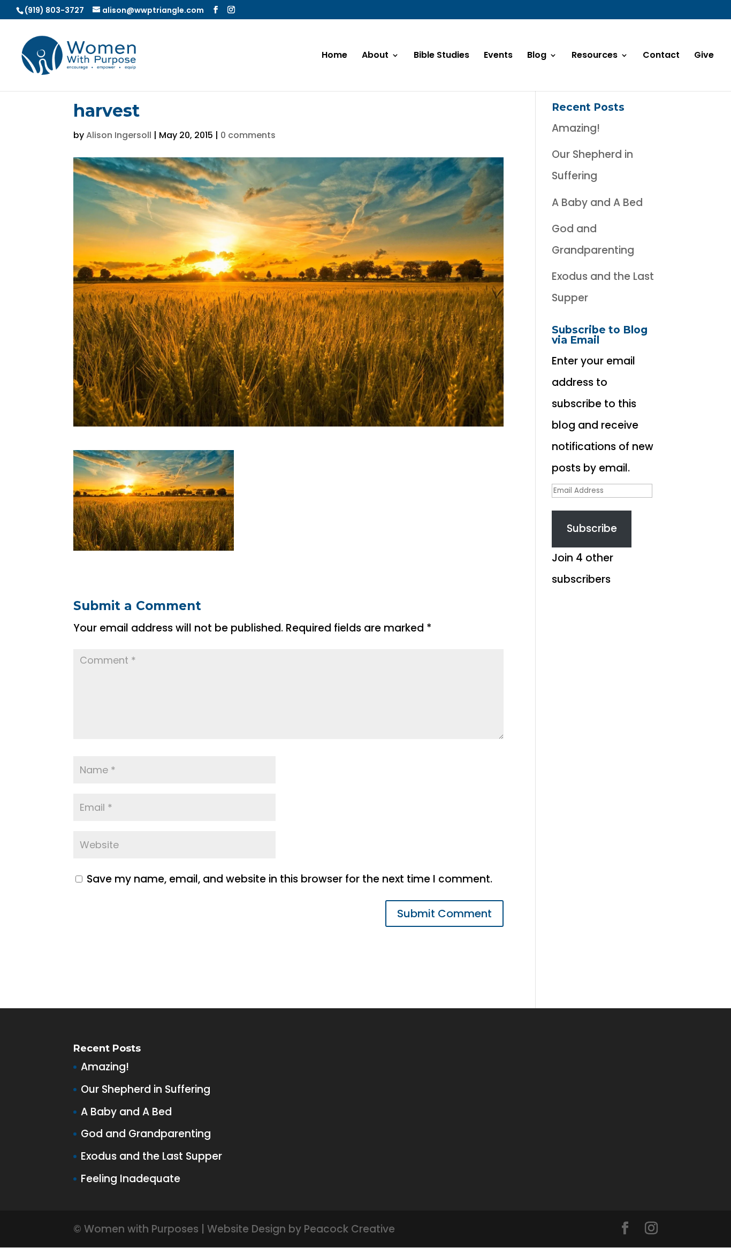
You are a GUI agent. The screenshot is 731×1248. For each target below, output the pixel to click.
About (375, 56)
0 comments (248, 135)
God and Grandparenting (146, 1134)
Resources (595, 56)
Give (704, 56)
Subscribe (592, 528)
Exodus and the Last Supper (151, 1156)
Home (334, 56)
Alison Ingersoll (118, 135)
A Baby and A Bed (597, 202)
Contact (661, 56)
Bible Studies (441, 56)
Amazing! (576, 128)
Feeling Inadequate (130, 1178)
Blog (536, 56)
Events (498, 56)
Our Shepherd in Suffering (145, 1089)
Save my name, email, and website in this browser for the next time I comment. (289, 879)
